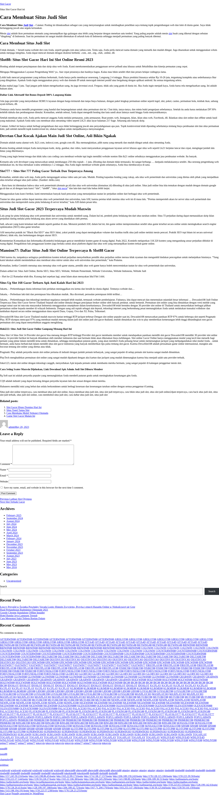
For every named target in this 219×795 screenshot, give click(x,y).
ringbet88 (169, 770)
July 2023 (11, 558)
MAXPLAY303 (143, 694)
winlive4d (5, 770)
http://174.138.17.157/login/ (98, 776)
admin (11, 427)
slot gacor (62, 188)
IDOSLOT (13, 685)
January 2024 (13, 541)
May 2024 (11, 529)
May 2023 (11, 564)
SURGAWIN (25, 734)
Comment (6, 464)
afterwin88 (69, 770)
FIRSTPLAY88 (154, 665)
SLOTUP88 (77, 728)
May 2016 (11, 567)
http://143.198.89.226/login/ (127, 779)
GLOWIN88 (6, 676)
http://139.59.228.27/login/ (42, 779)
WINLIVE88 (81, 740)
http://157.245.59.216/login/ (14, 776)
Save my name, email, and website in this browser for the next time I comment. (44, 487)
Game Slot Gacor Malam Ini (20, 416)
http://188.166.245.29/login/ (98, 779)
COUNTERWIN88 (166, 650)
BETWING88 (7, 645)
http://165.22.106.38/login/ (69, 779)
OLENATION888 (67, 705)
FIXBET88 (125, 668)
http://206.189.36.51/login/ (155, 779)
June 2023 (11, 561)
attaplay (126, 770)
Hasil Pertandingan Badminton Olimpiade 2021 (24, 609)
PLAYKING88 (37, 711)
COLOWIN (147, 648)
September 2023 (14, 552)
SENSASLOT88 (185, 723)
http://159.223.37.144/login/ (14, 779)
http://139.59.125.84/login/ (157, 787)
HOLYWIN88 (138, 679)
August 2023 (13, 555)
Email (4, 475)
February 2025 (13, 515)
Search (3, 586)
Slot (31, 25)
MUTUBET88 (128, 697)
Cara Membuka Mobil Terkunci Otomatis (27, 413)
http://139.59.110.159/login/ (186, 787)
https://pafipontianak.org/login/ (117, 784)
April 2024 (11, 532)
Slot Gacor (5, 4)
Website (4, 481)
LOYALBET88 (148, 691)
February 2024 (13, 538)
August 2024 (13, 521)
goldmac (4, 765)
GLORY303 (71, 674)
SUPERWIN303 (34, 731)
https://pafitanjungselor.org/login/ (16, 784)
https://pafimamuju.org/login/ (183, 779)
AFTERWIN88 (8, 639)
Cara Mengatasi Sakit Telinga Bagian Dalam (22, 618)
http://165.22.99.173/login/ (69, 776)
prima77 (4, 743)
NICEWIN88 (86, 702)
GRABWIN (185, 676)
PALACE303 (65, 708)
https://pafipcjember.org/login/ (151, 782)
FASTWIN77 (7, 665)
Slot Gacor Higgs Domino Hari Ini (24, 407)
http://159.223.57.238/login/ (44, 790)
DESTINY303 (57, 659)
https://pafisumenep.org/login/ (121, 782)
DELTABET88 (49, 656)
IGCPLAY (155, 685)
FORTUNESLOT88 (47, 671)
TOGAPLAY (200, 734)
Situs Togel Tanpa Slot (17, 410)
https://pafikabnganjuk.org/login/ (50, 784)
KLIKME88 (76, 688)
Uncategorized (13, 581)
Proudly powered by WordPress (28, 793)
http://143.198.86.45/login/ (42, 776)
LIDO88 (31, 691)
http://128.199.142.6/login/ (204, 784)
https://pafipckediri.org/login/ (14, 782)
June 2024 (11, 527)
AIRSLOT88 (121, 639)
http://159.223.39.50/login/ (186, 776)
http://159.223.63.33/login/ (176, 784)
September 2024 (14, 518)
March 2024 (12, 535)
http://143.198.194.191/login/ (14, 790)
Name (4, 469)
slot (8, 33)
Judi (25, 25)
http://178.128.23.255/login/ (73, 790)
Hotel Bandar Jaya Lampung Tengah (18, 615)
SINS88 (185, 725)
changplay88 (6, 759)
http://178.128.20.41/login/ (13, 787)
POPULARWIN (8, 717)
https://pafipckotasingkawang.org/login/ (85, 782)
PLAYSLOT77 (8, 714)
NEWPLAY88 (118, 699)
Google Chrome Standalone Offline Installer (22, 612)
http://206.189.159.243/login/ (127, 776)
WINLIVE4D (167, 737)
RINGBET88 (23, 723)
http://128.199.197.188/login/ (42, 787)
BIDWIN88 (189, 645)
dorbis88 (94, 773)
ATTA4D (89, 642)
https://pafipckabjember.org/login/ (84, 784)
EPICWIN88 (38, 662)
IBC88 (126, 682)
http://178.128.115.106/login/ (157, 776)
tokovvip (40, 743)
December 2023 (14, 544)
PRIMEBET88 (25, 720)
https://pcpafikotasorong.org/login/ (47, 782)
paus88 (3, 748)
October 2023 (13, 550)
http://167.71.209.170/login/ (99, 787)
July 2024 (11, 524)
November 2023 (14, 547)
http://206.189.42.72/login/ (71, 787)
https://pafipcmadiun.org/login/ (182, 782)
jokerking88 (57, 773)
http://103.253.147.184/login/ (129, 787)
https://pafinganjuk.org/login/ (148, 784)
